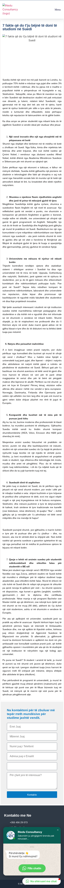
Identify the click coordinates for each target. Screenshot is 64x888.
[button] (58, 9)
